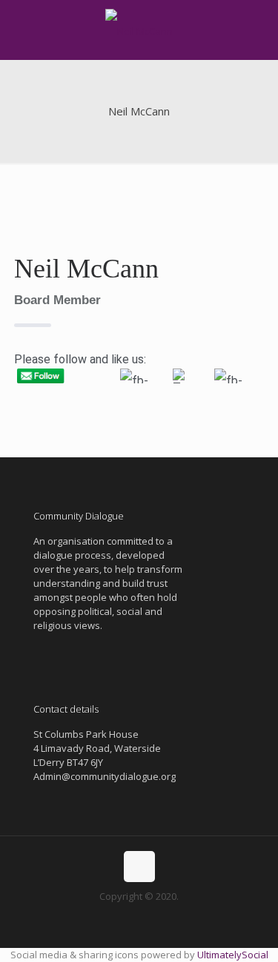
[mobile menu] (258, 29)
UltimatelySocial (232, 954)
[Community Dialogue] (139, 29)
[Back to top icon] (139, 866)
